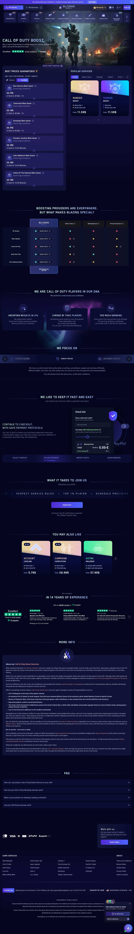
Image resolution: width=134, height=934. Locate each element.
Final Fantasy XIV (64, 864)
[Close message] (131, 2)
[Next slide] (127, 77)
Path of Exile (7, 864)
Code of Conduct (122, 874)
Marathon (61, 871)
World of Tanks (91, 864)
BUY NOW (92, 2)
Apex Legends (35, 864)
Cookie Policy (121, 868)
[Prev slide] (95, 119)
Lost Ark (5, 871)
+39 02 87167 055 (79, 890)
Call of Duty (6, 868)
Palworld (89, 871)
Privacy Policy (121, 871)
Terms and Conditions (124, 861)
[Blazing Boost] (67, 7)
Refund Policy (121, 864)
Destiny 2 (61, 861)
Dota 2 (32, 871)
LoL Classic (34, 874)
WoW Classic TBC (36, 861)
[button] (10, 80)
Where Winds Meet (9, 874)
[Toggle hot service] (34, 98)
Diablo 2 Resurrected (65, 874)
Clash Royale (34, 868)
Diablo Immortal (63, 868)
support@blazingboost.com (63, 890)
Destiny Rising (90, 861)
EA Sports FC (90, 868)
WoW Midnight (7, 861)
